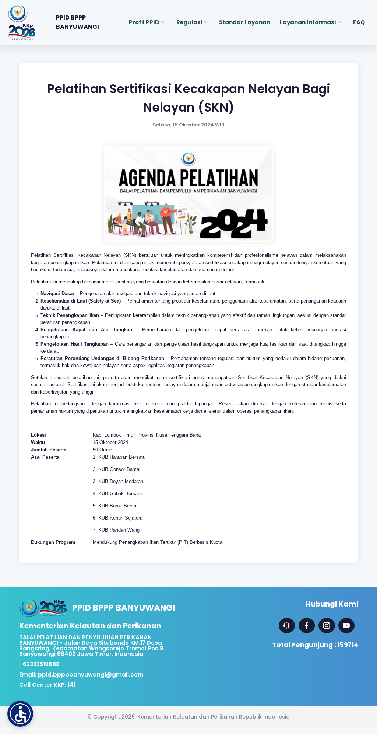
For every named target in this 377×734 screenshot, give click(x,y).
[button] (20, 714)
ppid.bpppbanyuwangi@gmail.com (91, 674)
